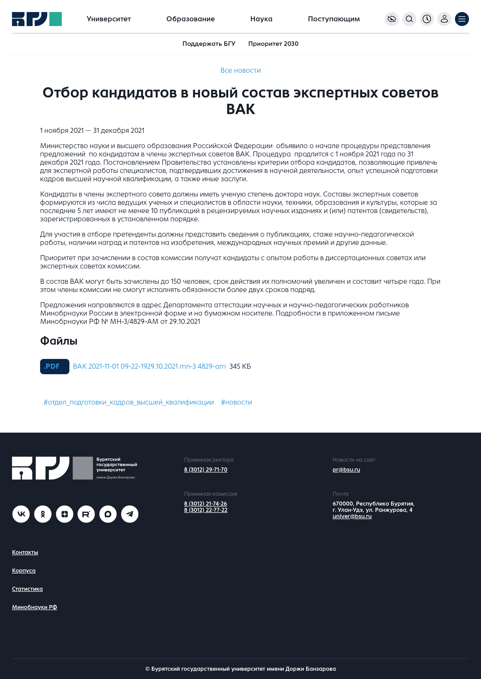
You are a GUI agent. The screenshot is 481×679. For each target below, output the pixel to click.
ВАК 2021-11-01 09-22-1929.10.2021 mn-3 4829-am (149, 366)
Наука (261, 19)
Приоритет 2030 (273, 43)
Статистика (27, 589)
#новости (236, 402)
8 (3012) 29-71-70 (205, 469)
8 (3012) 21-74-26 (205, 504)
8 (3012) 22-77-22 (205, 510)
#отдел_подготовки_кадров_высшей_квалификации (129, 402)
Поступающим (334, 19)
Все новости (240, 70)
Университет (109, 19)
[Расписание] (427, 19)
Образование (190, 19)
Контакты (25, 552)
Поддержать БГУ (208, 43)
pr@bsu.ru (346, 469)
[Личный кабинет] (444, 19)
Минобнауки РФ (34, 607)
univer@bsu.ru (352, 516)
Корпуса (24, 570)
